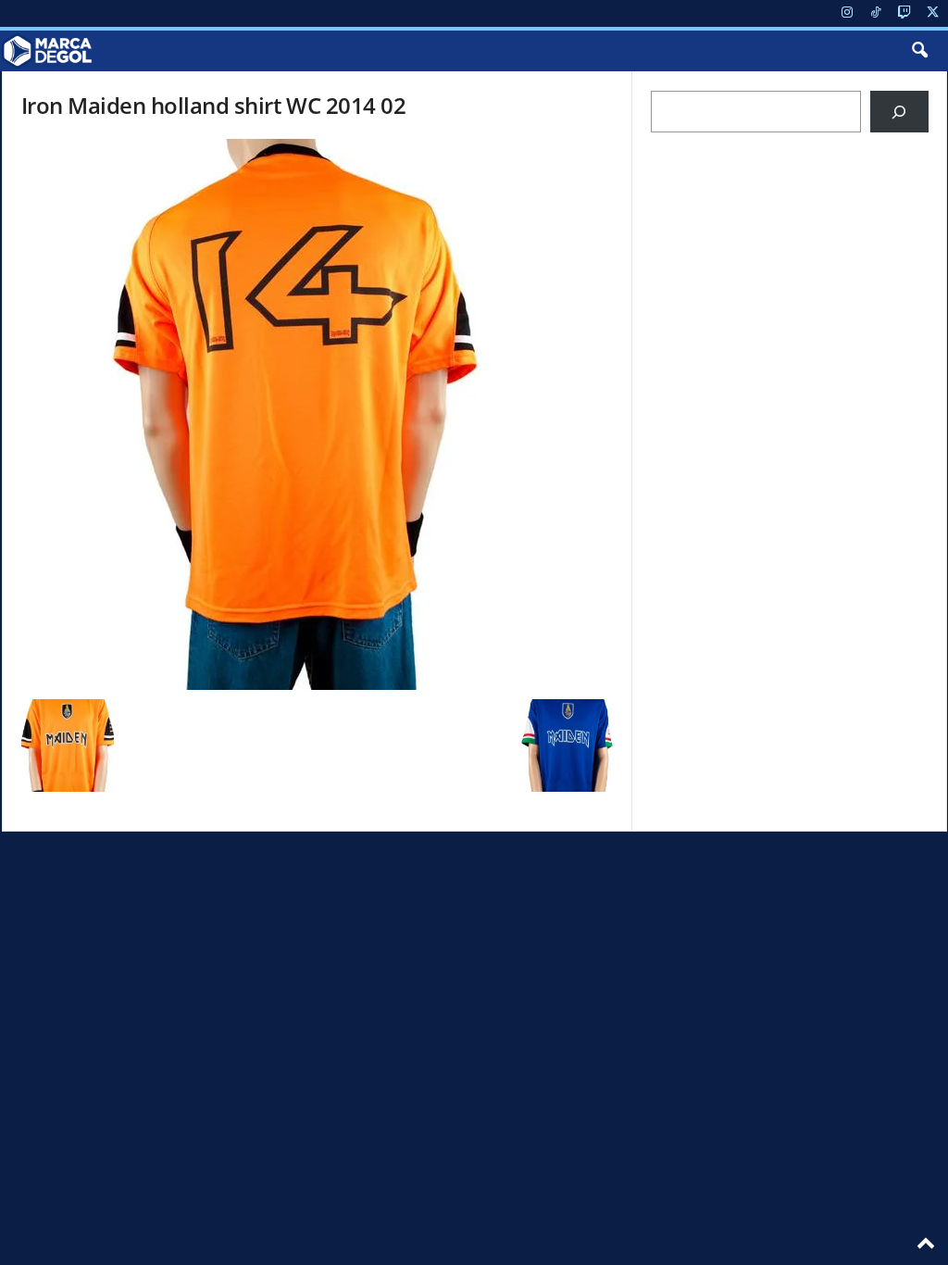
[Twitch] (904, 13)
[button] (919, 51)
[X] (933, 13)
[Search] (899, 111)
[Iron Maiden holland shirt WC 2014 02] (317, 414)
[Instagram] (847, 13)
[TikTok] (876, 13)
